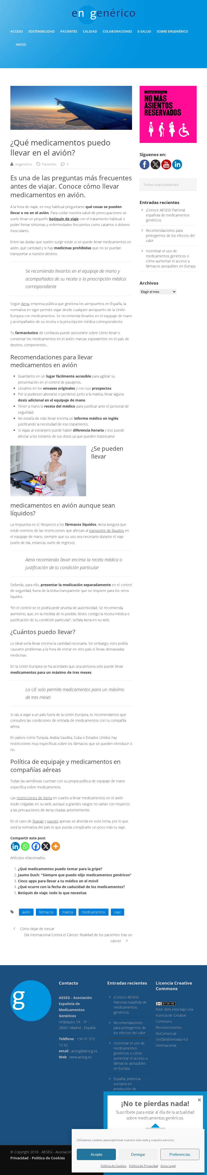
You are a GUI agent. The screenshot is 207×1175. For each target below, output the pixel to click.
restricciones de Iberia (34, 797)
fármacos (46, 912)
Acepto (96, 1154)
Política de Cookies (113, 1166)
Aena (25, 303)
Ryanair (38, 821)
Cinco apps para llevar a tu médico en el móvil (58, 881)
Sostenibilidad (41, 31)
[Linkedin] (15, 846)
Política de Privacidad (143, 1166)
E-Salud (144, 31)
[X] (45, 846)
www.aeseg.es (80, 1057)
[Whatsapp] (25, 846)
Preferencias (179, 1154)
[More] (55, 846)
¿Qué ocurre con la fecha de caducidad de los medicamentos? (71, 886)
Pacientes (68, 31)
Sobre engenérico (172, 31)
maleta (67, 912)
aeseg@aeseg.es (84, 1050)
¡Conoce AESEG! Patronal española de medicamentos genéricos (168, 215)
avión (26, 912)
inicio (21, 44)
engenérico (23, 164)
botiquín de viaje (64, 218)
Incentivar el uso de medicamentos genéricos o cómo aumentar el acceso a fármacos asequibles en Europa (170, 258)
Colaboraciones (117, 31)
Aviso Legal (168, 1166)
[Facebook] (36, 846)
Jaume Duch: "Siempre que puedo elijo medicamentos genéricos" (75, 874)
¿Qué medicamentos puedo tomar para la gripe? (60, 868)
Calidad (90, 31)
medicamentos (93, 912)
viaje (117, 912)
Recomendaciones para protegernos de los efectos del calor (170, 235)
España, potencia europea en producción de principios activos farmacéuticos (127, 1088)
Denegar (138, 1154)
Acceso (16, 31)
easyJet (52, 821)
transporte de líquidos (106, 530)
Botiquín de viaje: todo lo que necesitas (52, 892)
